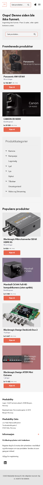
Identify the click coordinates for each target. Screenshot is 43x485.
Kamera (11, 151)
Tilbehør (12, 181)
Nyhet (11, 176)
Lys (9, 171)
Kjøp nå (12, 87)
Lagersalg (12, 161)
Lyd (10, 166)
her (6, 456)
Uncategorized (14, 186)
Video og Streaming (17, 191)
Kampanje (12, 156)
